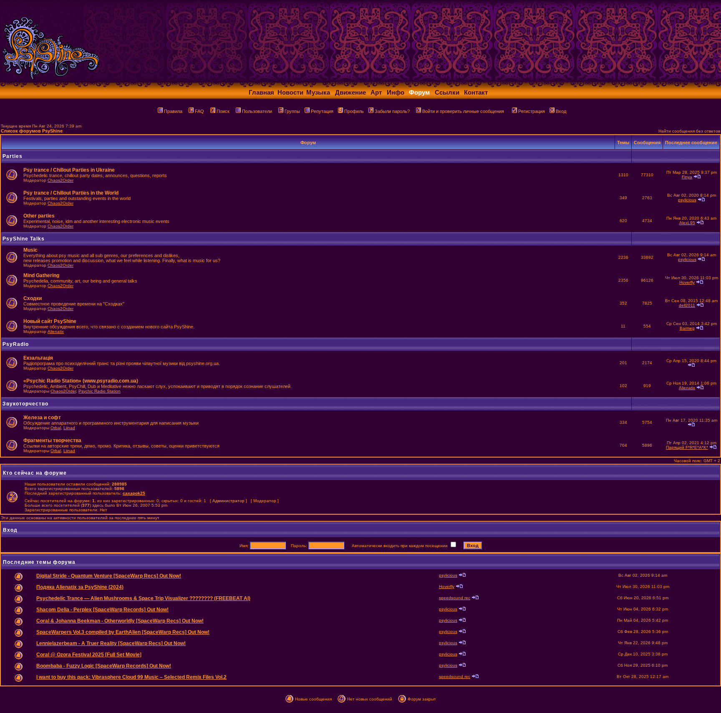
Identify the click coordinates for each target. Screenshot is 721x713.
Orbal (55, 427)
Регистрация (531, 111)
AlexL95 (687, 222)
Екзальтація (38, 358)
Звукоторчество (25, 404)
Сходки (32, 298)
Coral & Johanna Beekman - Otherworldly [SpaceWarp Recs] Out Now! (120, 621)
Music (30, 250)
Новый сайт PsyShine (49, 321)
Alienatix (56, 331)
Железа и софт (42, 417)
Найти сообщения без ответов (689, 131)
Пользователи (257, 111)
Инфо (395, 92)
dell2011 (687, 305)
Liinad (69, 427)
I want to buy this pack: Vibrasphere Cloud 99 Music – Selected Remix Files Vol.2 (131, 677)
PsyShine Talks (24, 239)
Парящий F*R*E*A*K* (687, 447)
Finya (687, 177)
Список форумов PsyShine (32, 130)
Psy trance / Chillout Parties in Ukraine (69, 170)
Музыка (318, 92)
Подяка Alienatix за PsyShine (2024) (80, 587)
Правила (173, 111)
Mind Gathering (41, 275)
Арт (376, 92)
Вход (561, 111)
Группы (292, 111)
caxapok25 (134, 493)
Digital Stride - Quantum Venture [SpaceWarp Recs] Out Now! (108, 576)
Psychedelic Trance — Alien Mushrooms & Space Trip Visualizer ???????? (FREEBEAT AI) (143, 598)
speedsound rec (454, 597)
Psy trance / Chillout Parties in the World (70, 193)
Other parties (39, 216)
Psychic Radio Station (99, 391)
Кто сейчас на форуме (35, 473)
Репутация (322, 111)
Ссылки (447, 92)
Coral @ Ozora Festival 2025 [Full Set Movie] (88, 655)
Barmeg (687, 328)
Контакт (476, 92)
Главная (261, 92)
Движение (350, 92)
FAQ (199, 111)
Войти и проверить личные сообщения (463, 111)
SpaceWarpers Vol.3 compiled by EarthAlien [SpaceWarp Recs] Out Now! (122, 632)
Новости (290, 92)
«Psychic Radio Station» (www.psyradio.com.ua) (80, 381)
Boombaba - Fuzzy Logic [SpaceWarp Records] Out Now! (103, 666)
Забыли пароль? (392, 111)
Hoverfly (687, 282)
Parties (13, 156)
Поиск (223, 111)
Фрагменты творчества (52, 440)
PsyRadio (16, 344)
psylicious (687, 200)
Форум (419, 92)
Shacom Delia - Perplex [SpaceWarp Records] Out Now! (102, 610)
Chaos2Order (60, 180)
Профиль (354, 111)
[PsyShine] (165, 80)
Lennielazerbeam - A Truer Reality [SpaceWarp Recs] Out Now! (111, 643)
